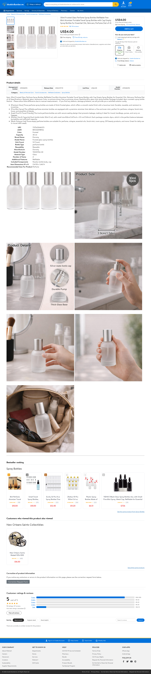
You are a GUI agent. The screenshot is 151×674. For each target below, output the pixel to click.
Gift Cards (35, 663)
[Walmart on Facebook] (123, 661)
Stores (34, 654)
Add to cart (129, 29)
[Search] (116, 4)
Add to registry (136, 65)
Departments (10, 11)
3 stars (33, 602)
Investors (5, 660)
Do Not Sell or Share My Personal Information (114, 672)
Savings (27, 11)
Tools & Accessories (31, 14)
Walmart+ (35, 660)
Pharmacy (64, 11)
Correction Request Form (18, 582)
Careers (72, 11)
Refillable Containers (45, 14)
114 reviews (75, 26)
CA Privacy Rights (97, 657)
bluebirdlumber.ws (80, 41)
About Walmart (7, 651)
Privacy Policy (96, 654)
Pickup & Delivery (52, 11)
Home (8, 14)
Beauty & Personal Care (18, 14)
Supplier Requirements (9, 666)
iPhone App (125, 651)
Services (19, 11)
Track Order (88, 641)
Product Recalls (67, 663)
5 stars (33, 597)
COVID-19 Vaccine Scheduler (71, 651)
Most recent (18, 620)
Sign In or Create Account (56, 641)
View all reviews (14, 613)
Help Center (74, 641)
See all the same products (136, 568)
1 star (33, 607)
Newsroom (5, 657)
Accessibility (66, 660)
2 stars (33, 605)
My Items (80, 11)
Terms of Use (96, 651)
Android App (126, 654)
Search (140, 620)
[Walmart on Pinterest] (135, 661)
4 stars (33, 600)
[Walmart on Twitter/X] (127, 661)
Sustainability (6, 663)
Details (132, 61)
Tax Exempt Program (68, 666)
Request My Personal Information (102, 660)
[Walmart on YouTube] (131, 661)
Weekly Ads (102, 641)
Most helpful (45, 620)
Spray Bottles (66, 92)
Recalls (64, 657)
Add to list (122, 65)
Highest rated (31, 620)
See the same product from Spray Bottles (130, 512)
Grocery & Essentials (38, 11)
